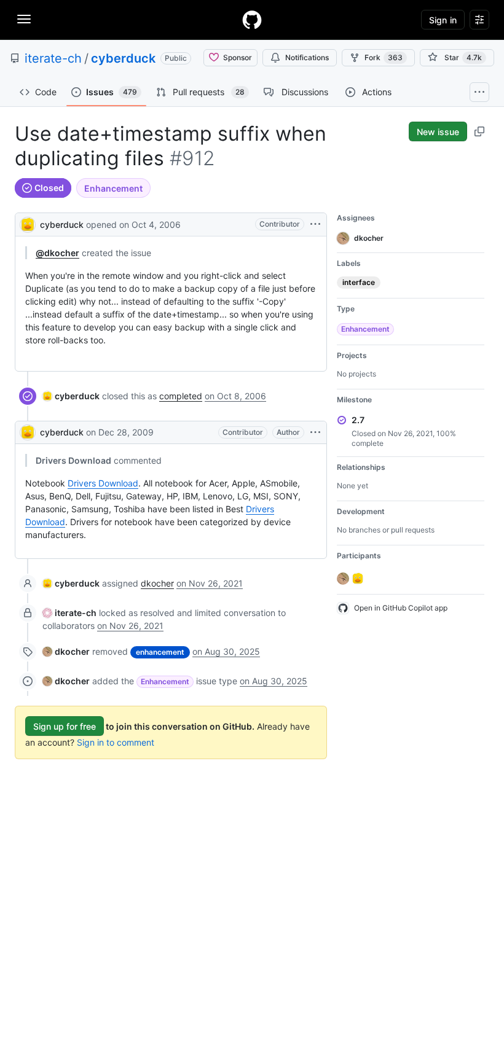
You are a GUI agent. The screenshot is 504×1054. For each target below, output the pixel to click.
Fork (383, 57)
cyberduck (123, 58)
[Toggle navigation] (24, 19)
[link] (71, 395)
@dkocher (57, 253)
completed (180, 396)
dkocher (157, 583)
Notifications (307, 57)
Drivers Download (103, 483)
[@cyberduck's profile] (27, 223)
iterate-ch (53, 58)
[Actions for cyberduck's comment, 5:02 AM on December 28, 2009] (315, 432)
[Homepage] (252, 19)
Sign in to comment (115, 742)
